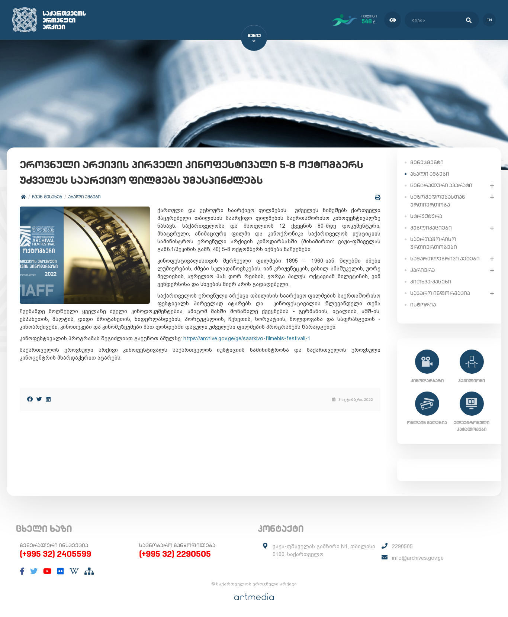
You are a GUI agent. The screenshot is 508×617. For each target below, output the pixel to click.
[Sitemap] (89, 571)
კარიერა (422, 270)
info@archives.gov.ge (418, 558)
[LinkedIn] (48, 399)
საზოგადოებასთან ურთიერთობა (437, 201)
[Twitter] (39, 399)
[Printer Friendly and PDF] (377, 197)
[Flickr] (60, 571)
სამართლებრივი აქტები (445, 258)
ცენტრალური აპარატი (441, 185)
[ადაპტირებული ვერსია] (392, 20)
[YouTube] (47, 571)
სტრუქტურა (426, 216)
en (489, 20)
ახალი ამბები (84, 196)
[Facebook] (30, 399)
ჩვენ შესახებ (47, 196)
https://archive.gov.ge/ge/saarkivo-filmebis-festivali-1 (247, 338)
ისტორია (423, 304)
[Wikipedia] (74, 571)
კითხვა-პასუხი (430, 281)
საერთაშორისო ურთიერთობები (433, 243)
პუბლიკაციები (431, 227)
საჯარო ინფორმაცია (440, 293)
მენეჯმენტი (427, 162)
